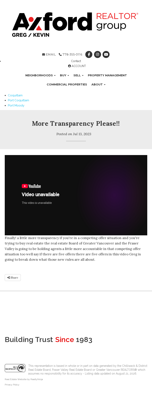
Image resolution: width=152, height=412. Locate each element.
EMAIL (50, 54)
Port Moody (16, 105)
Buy (63, 75)
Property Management (107, 75)
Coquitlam (15, 95)
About (97, 84)
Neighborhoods (39, 75)
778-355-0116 (72, 54)
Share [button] (14, 277)
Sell (77, 75)
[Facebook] (89, 54)
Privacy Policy (12, 384)
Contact (76, 61)
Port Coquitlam (18, 100)
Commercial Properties (67, 84)
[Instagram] (98, 54)
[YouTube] (106, 54)
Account (78, 66)
